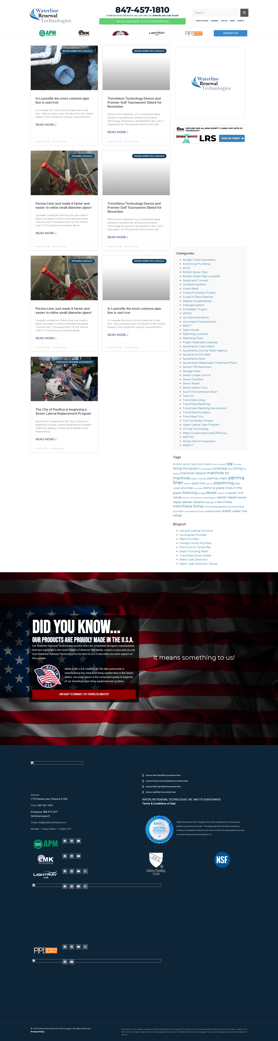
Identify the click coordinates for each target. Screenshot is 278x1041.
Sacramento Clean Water (199, 346)
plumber (187, 488)
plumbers (198, 488)
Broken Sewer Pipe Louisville (201, 276)
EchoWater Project (195, 309)
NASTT (187, 325)
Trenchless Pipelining (196, 404)
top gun (210, 502)
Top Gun (188, 395)
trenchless (224, 502)
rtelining (189, 493)
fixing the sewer (185, 468)
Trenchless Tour (193, 416)
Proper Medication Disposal (200, 342)
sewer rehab (189, 497)
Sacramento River (194, 358)
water (227, 511)
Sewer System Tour (195, 387)
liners (230, 469)
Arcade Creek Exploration (199, 259)
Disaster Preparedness (197, 301)
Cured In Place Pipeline (198, 296)
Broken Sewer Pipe (195, 272)
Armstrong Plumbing (196, 263)
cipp (229, 464)
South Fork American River (200, 391)
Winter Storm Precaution (199, 441)
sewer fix (222, 493)
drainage (237, 464)
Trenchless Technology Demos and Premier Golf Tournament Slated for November (134, 102)
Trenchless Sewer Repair (195, 555)
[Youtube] (78, 841)
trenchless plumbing (194, 511)
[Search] (244, 13)
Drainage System (193, 305)
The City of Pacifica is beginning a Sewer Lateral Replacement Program (63, 411)
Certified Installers (194, 284)
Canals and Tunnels (195, 280)
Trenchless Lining (194, 400)
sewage (201, 493)
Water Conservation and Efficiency (205, 433)
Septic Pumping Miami (193, 551)
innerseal (220, 468)
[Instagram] (85, 871)
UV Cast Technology (196, 428)
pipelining (224, 482)
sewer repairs (193, 502)
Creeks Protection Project (199, 292)
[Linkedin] (71, 841)
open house (198, 478)
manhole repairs (193, 473)
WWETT (188, 445)
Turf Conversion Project (198, 420)
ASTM (186, 268)
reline (207, 488)
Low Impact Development (199, 321)
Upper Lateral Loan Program (201, 424)
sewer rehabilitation (207, 497)
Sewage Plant (192, 371)
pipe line (198, 483)
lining (237, 468)
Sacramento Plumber (197, 354)
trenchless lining (188, 506)
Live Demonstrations (196, 317)
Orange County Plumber (195, 543)
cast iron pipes (219, 464)
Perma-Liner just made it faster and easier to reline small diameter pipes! (64, 205)
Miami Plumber (189, 538)
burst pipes (205, 464)
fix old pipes (205, 468)
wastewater (213, 511)
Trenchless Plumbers (196, 412)
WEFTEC (188, 437)
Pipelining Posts (193, 338)
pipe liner (209, 484)
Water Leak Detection (193, 559)
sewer (211, 492)
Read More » (46, 124)
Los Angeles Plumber (193, 534)
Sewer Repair (191, 383)
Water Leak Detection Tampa (198, 563)
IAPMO (187, 313)
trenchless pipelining (217, 506)
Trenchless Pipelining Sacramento (205, 408)
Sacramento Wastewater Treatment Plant (210, 362)
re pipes (218, 488)
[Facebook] (65, 841)
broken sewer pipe (185, 464)
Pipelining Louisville (195, 334)
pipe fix (187, 483)
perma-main (217, 478)
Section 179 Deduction (197, 367)
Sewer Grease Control (197, 375)
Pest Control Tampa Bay (195, 547)
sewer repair (227, 497)
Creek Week (191, 288)
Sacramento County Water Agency (205, 350)
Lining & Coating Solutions (196, 530)
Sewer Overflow (193, 379)
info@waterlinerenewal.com (52, 822)
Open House (191, 329)
